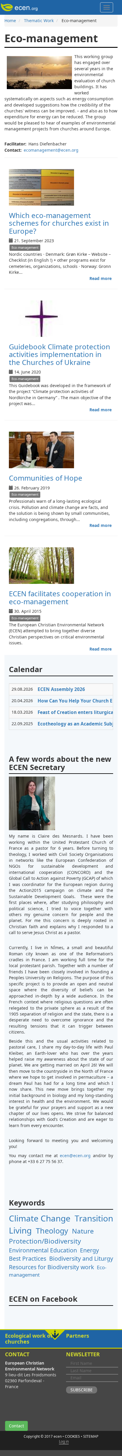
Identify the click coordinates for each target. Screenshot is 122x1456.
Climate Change (39, 1218)
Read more (100, 278)
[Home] (20, 7)
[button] (61, 1339)
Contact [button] (16, 1426)
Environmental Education (43, 1250)
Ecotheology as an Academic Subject (79, 724)
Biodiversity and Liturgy (81, 1258)
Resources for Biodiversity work (51, 1267)
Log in (64, 1441)
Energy (89, 1250)
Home (10, 20)
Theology (52, 1231)
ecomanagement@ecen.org (51, 150)
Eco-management (25, 247)
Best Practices (27, 1258)
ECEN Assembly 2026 (61, 689)
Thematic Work (39, 20)
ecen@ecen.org (75, 1155)
